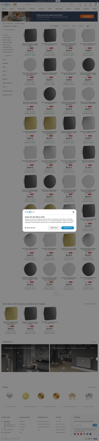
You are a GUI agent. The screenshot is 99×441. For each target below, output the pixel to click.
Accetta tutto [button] (68, 227)
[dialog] (49, 220)
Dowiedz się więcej (29, 224)
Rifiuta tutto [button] (54, 227)
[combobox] (73, 212)
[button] (30, 228)
